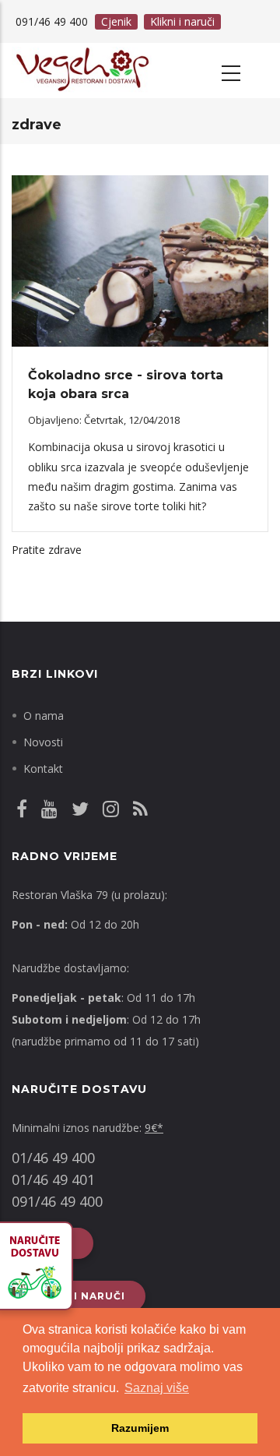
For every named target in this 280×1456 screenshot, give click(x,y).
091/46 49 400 (57, 1201)
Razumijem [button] (140, 1428)
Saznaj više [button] (156, 1387)
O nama (43, 715)
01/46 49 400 (53, 1157)
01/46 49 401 (53, 1179)
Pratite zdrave (47, 549)
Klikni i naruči (182, 21)
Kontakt (43, 768)
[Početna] (82, 70)
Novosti (43, 742)
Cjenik (116, 21)
